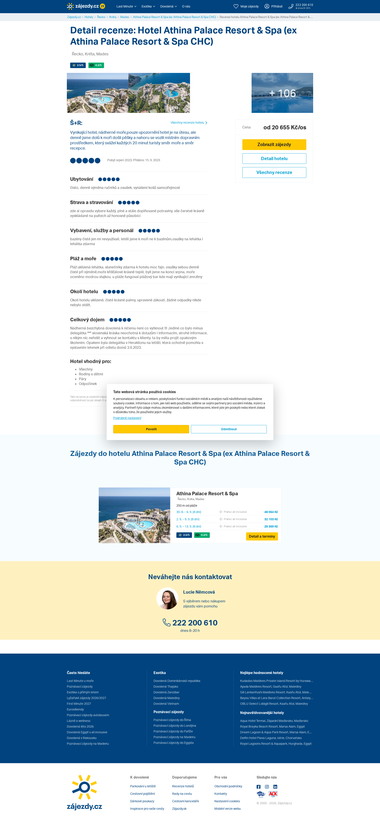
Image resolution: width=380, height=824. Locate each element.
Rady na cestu (182, 793)
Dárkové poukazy (142, 801)
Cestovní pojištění (142, 793)
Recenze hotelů (183, 786)
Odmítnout (229, 429)
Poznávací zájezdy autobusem (88, 715)
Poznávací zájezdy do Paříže (173, 731)
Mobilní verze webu (227, 808)
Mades (124, 17)
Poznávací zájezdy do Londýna (174, 725)
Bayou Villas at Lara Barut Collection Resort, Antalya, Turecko (276, 698)
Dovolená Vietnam (166, 703)
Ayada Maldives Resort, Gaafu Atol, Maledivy (270, 686)
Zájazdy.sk (179, 808)
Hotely (89, 17)
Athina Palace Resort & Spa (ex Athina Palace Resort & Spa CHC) (174, 17)
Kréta (112, 17)
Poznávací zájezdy (80, 686)
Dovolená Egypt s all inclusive (87, 732)
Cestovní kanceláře (185, 801)
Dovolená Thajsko (165, 686)
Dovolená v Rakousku (82, 738)
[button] (126, 6)
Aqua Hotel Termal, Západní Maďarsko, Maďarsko (274, 721)
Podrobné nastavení (127, 418)
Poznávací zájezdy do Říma (172, 720)
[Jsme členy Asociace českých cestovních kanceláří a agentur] (263, 794)
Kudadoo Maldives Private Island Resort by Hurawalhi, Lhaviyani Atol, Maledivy (276, 681)
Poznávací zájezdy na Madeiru (88, 743)
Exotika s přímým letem (83, 692)
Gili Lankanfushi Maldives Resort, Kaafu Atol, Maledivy (276, 692)
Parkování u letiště (143, 786)
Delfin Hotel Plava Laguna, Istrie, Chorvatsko (271, 738)
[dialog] (190, 412)
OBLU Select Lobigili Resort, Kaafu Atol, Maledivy (274, 703)
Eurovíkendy (75, 709)
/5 (80, 65)
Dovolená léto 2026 (80, 726)
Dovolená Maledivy (166, 698)
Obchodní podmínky (228, 786)
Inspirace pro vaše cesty (147, 808)
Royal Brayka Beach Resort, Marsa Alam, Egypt (272, 726)
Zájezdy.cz (74, 17)
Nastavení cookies (227, 801)
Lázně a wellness (78, 721)
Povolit (151, 429)
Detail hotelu (274, 158)
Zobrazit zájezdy (274, 144)
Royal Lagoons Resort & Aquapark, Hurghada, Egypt (276, 743)
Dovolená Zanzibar (166, 692)
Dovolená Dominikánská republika (176, 681)
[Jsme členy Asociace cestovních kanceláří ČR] (273, 794)
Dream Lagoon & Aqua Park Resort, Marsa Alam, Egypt (276, 732)
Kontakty (220, 793)
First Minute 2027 (79, 703)
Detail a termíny (262, 536)
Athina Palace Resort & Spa (207, 493)
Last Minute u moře (80, 681)
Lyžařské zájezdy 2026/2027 (86, 698)
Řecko (101, 17)
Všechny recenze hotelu (188, 122)
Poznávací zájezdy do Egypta (173, 742)
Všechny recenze (274, 172)
